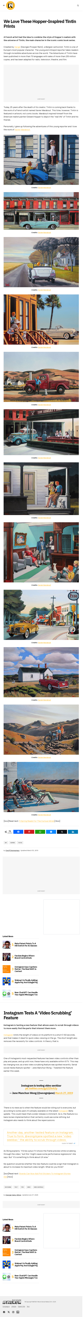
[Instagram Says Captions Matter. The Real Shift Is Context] (6, 969)
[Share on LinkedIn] (73, 832)
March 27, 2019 (64, 1093)
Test (16, 1187)
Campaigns (6, 1306)
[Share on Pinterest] (29, 832)
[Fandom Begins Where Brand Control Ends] (6, 957)
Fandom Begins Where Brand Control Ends (24, 956)
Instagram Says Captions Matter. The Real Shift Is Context (26, 969)
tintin (20, 842)
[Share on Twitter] (62, 832)
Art (6, 842)
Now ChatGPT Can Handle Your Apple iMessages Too (26, 993)
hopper (12, 842)
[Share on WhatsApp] (40, 832)
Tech (28, 1306)
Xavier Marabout (44, 188)
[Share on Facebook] (18, 832)
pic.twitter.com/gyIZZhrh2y (41, 1088)
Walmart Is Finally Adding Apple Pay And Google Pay (26, 981)
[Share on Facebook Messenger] (51, 832)
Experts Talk (21, 1306)
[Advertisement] (41, 82)
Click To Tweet (67, 1143)
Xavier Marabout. (22, 129)
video (28, 1187)
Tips (22, 1187)
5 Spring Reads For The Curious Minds (36, 821)
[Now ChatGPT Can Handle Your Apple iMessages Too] (6, 994)
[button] (4, 5)
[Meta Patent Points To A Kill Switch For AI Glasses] (6, 945)
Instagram (8, 1035)
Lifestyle (13, 1306)
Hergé (17, 47)
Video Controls (38, 1187)
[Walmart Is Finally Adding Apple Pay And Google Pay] (6, 981)
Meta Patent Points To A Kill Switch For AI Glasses (26, 944)
